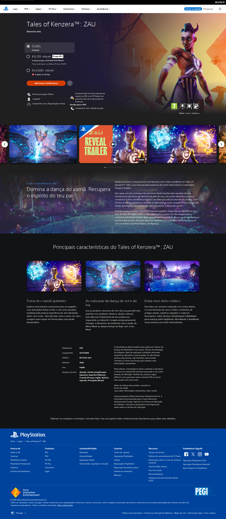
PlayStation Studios (18, 460)
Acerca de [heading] (15, 448)
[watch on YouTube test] (140, 160)
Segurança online (87, 460)
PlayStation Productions (20, 464)
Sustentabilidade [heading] (88, 448)
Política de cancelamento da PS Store (164, 456)
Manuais (117, 475)
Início (12, 441)
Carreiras (14, 456)
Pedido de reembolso (123, 471)
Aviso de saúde (155, 470)
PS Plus (52, 9)
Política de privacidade (132, 513)
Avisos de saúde (121, 388)
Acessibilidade (86, 456)
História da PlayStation (20, 471)
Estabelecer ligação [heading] (192, 448)
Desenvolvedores (156, 474)
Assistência (102, 9)
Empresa (14, 467)
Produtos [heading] (49, 448)
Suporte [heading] (118, 448)
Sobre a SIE (15, 452)
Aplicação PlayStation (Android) (196, 464)
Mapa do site (180, 513)
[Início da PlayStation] (6, 8)
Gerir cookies (210, 513)
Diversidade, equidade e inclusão (94, 464)
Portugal (19, 513)
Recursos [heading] (153, 448)
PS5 (26, 9)
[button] (113, 144)
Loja (15, 9)
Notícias (85, 9)
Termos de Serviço (156, 452)
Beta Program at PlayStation (195, 468)
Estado (117, 460)
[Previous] (5, 144)
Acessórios (68, 9)
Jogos (38, 9)
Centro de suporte (121, 452)
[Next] (221, 144)
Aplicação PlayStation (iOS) (194, 460)
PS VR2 (48, 460)
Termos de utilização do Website (158, 513)
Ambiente (84, 452)
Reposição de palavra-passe (126, 467)
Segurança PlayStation (123, 456)
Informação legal (195, 513)
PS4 (46, 456)
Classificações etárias (158, 466)
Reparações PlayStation (124, 464)
